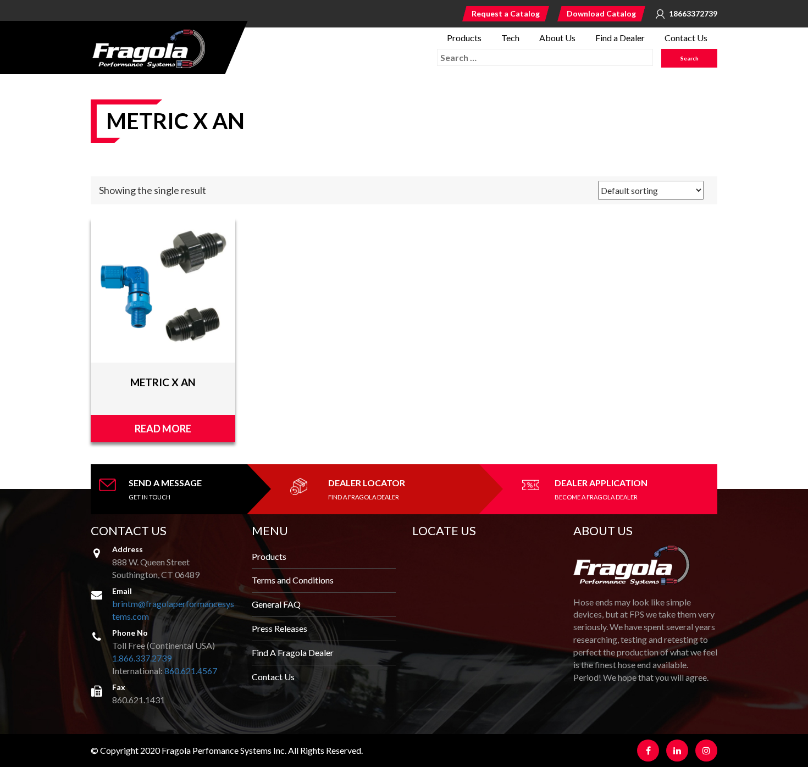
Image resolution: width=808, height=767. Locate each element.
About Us (557, 37)
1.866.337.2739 (141, 658)
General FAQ (276, 604)
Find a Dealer (620, 37)
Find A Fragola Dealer (293, 652)
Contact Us (686, 37)
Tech (510, 37)
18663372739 (693, 13)
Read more (163, 429)
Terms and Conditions (293, 580)
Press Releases (279, 628)
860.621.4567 (190, 670)
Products (464, 37)
